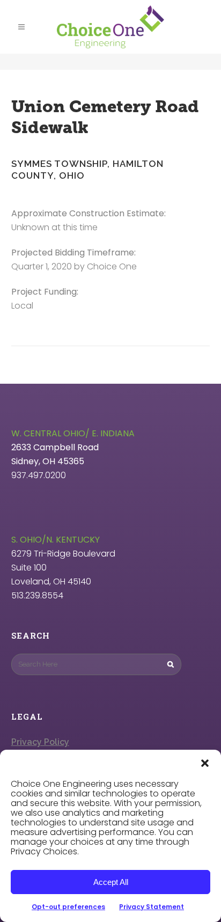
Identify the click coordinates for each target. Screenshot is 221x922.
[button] (205, 763)
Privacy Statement (151, 906)
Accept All (110, 882)
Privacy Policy (40, 742)
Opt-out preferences (68, 906)
